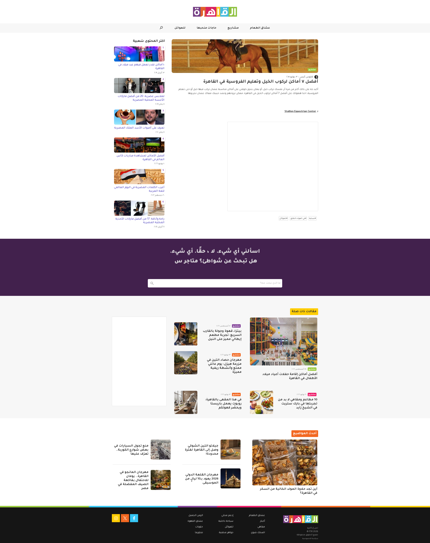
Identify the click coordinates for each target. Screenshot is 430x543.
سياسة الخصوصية (310, 539)
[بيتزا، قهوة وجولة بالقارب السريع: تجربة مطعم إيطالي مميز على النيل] (185, 333)
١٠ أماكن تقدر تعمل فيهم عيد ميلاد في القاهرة (141, 66)
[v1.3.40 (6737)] (300, 519)
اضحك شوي (258, 532)
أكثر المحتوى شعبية (149, 41)
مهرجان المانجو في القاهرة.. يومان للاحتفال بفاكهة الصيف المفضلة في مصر (133, 480)
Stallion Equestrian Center (300, 111)
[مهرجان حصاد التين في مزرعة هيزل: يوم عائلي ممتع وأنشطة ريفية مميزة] (185, 362)
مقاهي (261, 527)
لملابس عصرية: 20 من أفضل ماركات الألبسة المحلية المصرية (141, 98)
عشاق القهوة (195, 521)
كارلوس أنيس (306, 77)
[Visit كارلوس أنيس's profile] (316, 77)
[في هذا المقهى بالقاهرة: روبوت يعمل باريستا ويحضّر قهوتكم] (185, 402)
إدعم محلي (227, 515)
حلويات (199, 527)
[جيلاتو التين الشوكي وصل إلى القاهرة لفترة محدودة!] (231, 450)
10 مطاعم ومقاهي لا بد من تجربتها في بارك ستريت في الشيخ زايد (297, 404)
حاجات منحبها (206, 28)
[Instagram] (116, 518)
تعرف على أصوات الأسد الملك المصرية (139, 128)
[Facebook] (134, 518)
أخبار (262, 521)
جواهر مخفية (226, 532)
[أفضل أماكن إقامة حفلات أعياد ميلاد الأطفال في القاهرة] (283, 341)
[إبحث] (152, 283)
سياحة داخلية (225, 521)
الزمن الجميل (195, 515)
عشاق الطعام (260, 28)
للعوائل (180, 28)
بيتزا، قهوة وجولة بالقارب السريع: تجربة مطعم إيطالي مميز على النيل (222, 335)
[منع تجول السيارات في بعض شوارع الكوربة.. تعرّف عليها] (161, 450)
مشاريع (233, 28)
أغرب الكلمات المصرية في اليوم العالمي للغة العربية (139, 189)
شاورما (199, 532)
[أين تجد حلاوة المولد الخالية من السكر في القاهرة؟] (284, 462)
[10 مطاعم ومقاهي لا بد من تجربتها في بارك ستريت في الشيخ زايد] (261, 402)
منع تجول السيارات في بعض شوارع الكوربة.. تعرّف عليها (131, 450)
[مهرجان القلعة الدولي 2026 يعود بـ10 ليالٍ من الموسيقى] (231, 478)
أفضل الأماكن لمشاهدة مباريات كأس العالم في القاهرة (140, 157)
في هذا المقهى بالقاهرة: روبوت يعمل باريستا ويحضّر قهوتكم (223, 404)
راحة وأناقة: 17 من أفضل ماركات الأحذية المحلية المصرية (139, 221)
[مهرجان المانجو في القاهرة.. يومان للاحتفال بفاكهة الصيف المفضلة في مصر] (161, 480)
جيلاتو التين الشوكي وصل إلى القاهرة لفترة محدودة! (201, 450)
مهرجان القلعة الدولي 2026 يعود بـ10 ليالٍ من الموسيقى (201, 479)
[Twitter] (125, 518)
